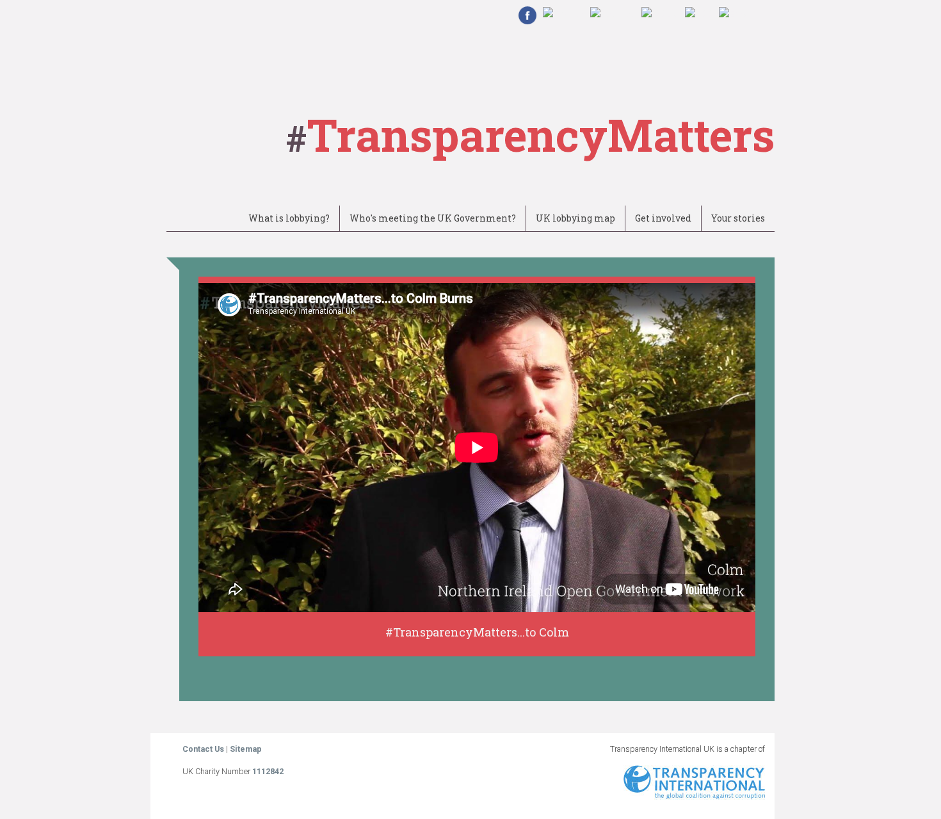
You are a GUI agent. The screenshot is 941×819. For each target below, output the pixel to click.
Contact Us (204, 749)
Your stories (738, 218)
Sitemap (246, 749)
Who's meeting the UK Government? (433, 218)
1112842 (268, 771)
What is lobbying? (289, 218)
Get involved (663, 218)
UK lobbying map (575, 218)
